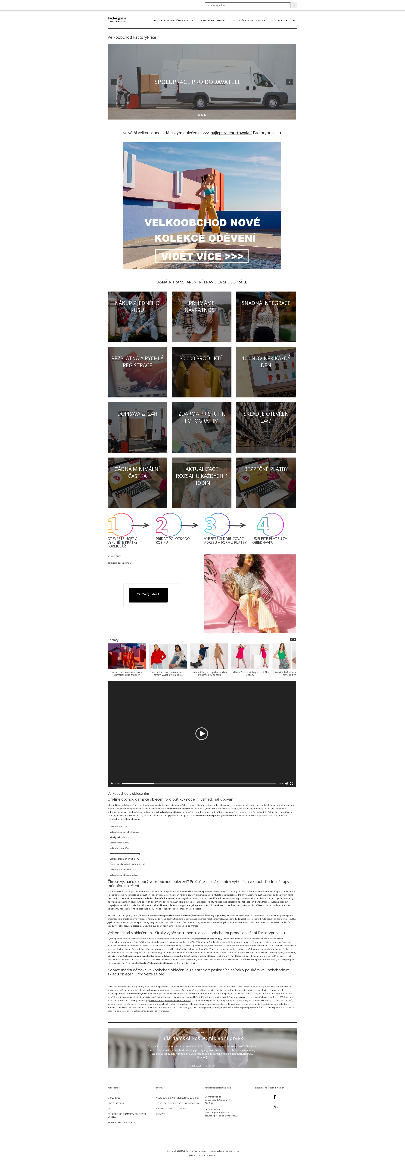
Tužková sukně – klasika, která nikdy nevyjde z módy (291, 673)
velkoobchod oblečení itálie (123, 869)
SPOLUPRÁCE (278, 20)
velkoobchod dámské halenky (124, 831)
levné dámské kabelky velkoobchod (127, 864)
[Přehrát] (111, 783)
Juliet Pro (193, 1155)
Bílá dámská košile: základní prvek (202, 1038)
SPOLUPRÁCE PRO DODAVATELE (249, 20)
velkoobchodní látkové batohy (124, 858)
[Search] (294, 5)
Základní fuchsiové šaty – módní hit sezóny (250, 673)
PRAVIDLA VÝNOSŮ (116, 1103)
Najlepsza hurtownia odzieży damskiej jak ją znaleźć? (127, 673)
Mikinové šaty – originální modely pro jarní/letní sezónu (209, 673)
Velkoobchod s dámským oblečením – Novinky (127, 1116)
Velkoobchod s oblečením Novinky (173, 20)
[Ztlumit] (286, 783)
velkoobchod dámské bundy (146, 949)
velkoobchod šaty (118, 826)
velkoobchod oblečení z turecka (167, 956)
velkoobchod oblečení (168, 881)
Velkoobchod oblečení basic (228, 901)
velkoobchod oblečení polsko (124, 874)
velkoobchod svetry (119, 842)
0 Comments (211, 1066)
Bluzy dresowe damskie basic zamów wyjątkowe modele (168, 673)
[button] (294, 639)
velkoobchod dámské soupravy (125, 853)
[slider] (199, 783)
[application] (202, 734)
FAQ (295, 20)
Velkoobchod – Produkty (121, 1122)
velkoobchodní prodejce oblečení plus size (169, 1000)
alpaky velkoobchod (119, 837)
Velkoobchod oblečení (212, 20)
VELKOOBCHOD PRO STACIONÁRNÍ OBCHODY (177, 1103)
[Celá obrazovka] (291, 783)
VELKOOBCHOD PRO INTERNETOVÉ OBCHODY (177, 1097)
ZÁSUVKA (160, 1114)
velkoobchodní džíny (120, 848)
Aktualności (203, 1032)
